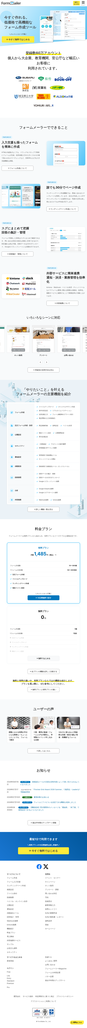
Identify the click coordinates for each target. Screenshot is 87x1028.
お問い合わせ (50, 965)
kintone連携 (11, 925)
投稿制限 (10, 897)
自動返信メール (13, 913)
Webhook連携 (12, 921)
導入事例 (10, 936)
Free (8, 972)
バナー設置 (49, 976)
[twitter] (45, 867)
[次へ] (47, 362)
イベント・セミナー (52, 878)
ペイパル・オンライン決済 (17, 901)
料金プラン (11, 932)
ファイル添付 (12, 893)
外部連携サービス (13, 940)
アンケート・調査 (52, 889)
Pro (8, 987)
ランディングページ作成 (16, 885)
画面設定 (10, 889)
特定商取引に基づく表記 (44, 996)
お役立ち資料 (12, 948)
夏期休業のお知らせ (41, 797)
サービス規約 (28, 996)
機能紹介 (10, 929)
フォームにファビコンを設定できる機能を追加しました (55, 802)
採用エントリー (51, 909)
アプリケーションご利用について (43, 1001)
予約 (46, 897)
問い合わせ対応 (51, 893)
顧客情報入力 (50, 905)
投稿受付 (48, 901)
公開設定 (10, 905)
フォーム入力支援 (13, 882)
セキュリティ (12, 952)
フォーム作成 (12, 878)
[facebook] (39, 867)
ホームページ (50, 929)
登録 (46, 925)
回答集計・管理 (13, 917)
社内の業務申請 (51, 913)
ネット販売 (49, 885)
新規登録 (10, 961)
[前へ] (40, 362)
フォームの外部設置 (52, 972)
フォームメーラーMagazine (55, 969)
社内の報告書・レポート (54, 917)
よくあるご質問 (51, 961)
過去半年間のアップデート (55, 980)
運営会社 (17, 996)
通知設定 (10, 909)
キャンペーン (50, 882)
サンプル (10, 944)
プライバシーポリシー (64, 996)
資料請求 (48, 921)
